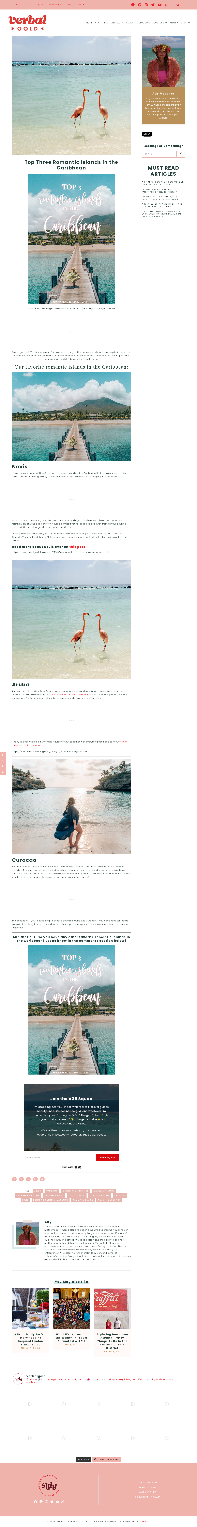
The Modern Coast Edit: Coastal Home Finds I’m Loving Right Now (162, 183)
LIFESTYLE (115, 22)
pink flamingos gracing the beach (70, 694)
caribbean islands (104, 1191)
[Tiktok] (166, 4)
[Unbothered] (29, 1438)
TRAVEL (129, 22)
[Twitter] (153, 4)
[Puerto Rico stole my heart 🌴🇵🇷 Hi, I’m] (132, 1404)
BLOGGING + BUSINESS (151, 22)
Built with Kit (71, 1167)
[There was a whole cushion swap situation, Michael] (29, 1404)
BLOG (29, 4)
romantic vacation (109, 1200)
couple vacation (99, 1195)
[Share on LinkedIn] (35, 1179)
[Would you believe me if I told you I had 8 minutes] (132, 1438)
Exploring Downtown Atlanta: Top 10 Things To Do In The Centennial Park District (112, 1341)
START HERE (101, 22)
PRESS (40, 4)
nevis (25, 1200)
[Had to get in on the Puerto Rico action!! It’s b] (98, 1404)
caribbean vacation (27, 1195)
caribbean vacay (54, 1195)
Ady (48, 1222)
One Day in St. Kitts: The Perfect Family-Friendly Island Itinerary (159, 190)
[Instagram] (146, 4)
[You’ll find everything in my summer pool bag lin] (64, 1404)
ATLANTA (174, 22)
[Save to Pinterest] (28, 1179)
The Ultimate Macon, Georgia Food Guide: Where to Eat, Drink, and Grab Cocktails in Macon (161, 214)
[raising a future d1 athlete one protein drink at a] (64, 1438)
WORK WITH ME (55, 4)
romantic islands (83, 1200)
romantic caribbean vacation (50, 1200)
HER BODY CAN (74, 4)
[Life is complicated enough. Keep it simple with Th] (167, 1438)
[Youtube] (159, 4)
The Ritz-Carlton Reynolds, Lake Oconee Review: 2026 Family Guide (160, 198)
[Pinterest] (139, 4)
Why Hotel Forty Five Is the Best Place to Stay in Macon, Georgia (163, 205)
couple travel (77, 1195)
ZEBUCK (144, 1521)
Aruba (37, 1191)
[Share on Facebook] (14, 1179)
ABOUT (147, 134)
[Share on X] (21, 1179)
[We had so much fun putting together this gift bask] (167, 1404)
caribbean (52, 1191)
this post (77, 547)
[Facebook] (133, 4)
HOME (18, 4)
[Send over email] (42, 1179)
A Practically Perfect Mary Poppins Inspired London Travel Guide (30, 1339)
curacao (120, 1195)
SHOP (184, 22)
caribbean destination (76, 1191)
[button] (178, 5)
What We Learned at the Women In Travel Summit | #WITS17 (71, 1338)
